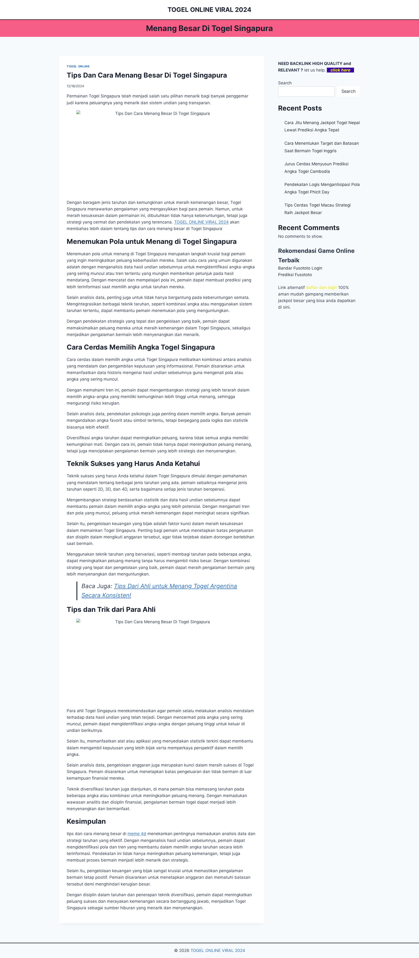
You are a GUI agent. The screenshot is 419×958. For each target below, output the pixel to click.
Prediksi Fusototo (295, 274)
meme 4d (137, 833)
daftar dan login (321, 287)
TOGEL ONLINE (78, 66)
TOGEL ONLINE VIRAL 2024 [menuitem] (201, 222)
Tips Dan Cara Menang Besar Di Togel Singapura (147, 75)
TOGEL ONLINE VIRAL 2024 (218, 950)
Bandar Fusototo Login (300, 268)
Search (285, 82)
